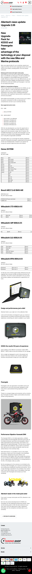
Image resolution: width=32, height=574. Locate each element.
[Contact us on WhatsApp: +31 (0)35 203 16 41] (3, 570)
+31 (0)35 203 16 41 (6, 533)
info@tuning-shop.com (6, 535)
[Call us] (18, 2)
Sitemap (18, 570)
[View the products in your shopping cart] (26, 2)
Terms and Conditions (12, 569)
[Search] (21, 2)
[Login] (23, 2)
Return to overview (9, 516)
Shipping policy (22, 569)
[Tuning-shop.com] (7, 2)
